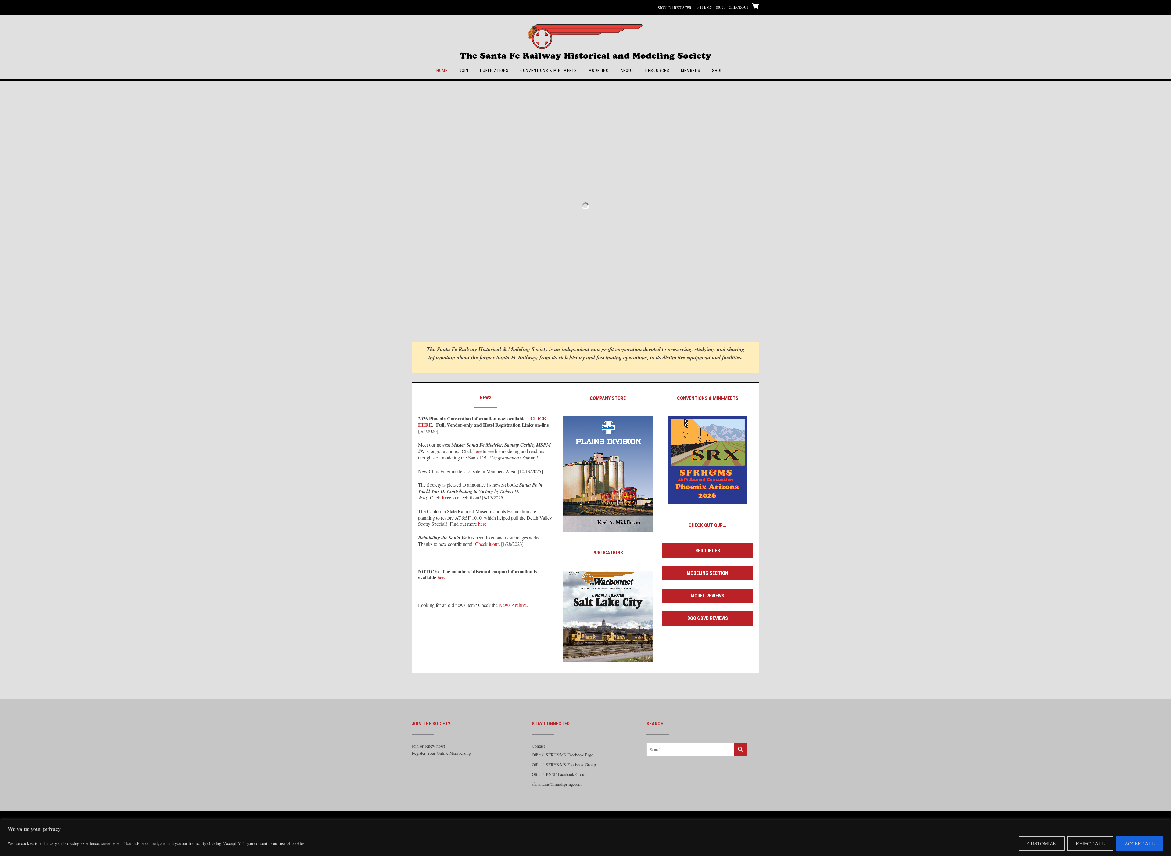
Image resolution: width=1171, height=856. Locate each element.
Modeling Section (707, 573)
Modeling (599, 70)
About (627, 70)
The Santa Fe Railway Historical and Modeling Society (585, 52)
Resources (657, 70)
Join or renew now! (428, 746)
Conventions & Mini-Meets (548, 70)
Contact (538, 746)
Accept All (1140, 843)
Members (690, 70)
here (477, 451)
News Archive (513, 605)
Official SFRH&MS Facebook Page (562, 755)
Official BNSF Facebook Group (559, 774)
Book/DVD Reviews (707, 618)
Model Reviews (707, 596)
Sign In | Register (674, 7)
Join (463, 70)
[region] (585, 838)
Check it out (487, 544)
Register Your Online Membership (441, 753)
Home (442, 70)
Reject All (1090, 843)
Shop (717, 70)
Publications (494, 70)
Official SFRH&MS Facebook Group (564, 764)
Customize (1041, 843)
